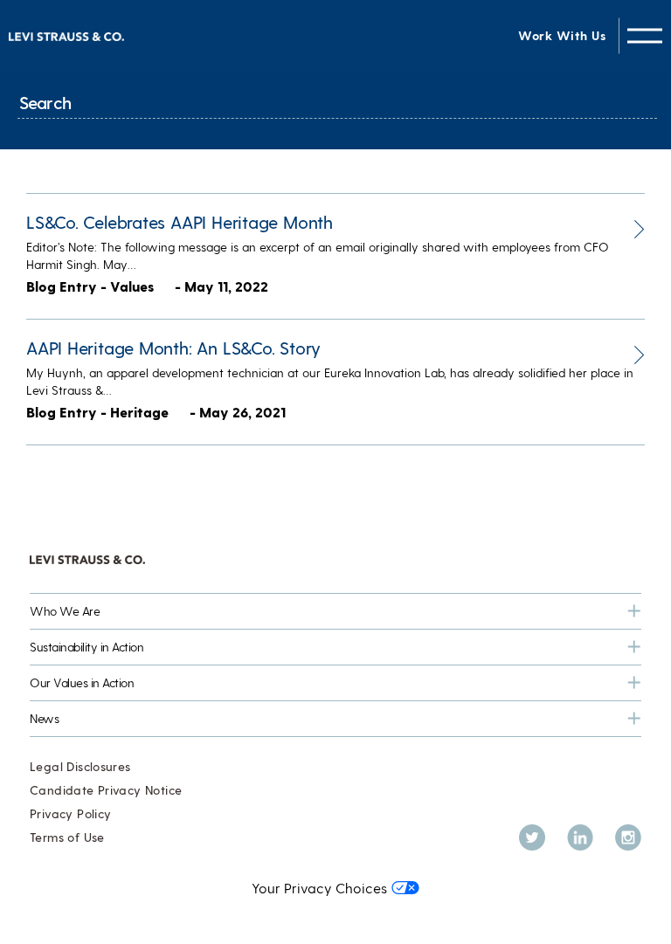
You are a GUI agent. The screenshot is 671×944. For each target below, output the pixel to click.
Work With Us (561, 35)
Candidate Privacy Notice (106, 789)
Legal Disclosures (80, 766)
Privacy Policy (70, 813)
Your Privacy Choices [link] (319, 887)
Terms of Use (67, 837)
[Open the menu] (645, 35)
